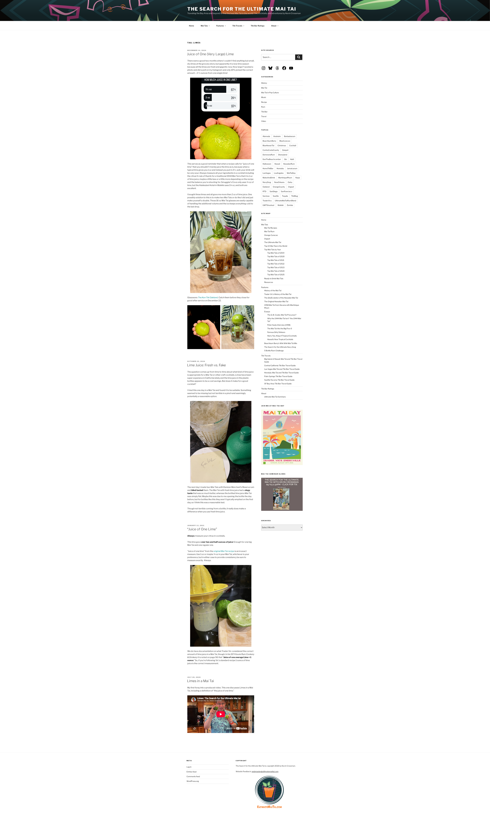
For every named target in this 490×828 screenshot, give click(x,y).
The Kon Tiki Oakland (208, 297)
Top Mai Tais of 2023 (275, 267)
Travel (263, 116)
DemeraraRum (269, 155)
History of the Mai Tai (272, 290)
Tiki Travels (237, 26)
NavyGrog (267, 182)
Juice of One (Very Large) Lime (210, 54)
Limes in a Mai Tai (200, 681)
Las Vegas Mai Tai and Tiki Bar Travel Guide (282, 369)
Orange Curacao (271, 235)
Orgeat (291, 187)
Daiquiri (285, 150)
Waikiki (281, 205)
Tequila (285, 196)
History (264, 83)
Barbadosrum (289, 136)
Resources (268, 282)
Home (191, 26)
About (273, 26)
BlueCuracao (284, 141)
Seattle (276, 196)
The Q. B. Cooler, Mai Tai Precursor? (281, 315)
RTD (264, 191)
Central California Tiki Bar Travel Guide (280, 365)
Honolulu (280, 168)
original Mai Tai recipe (223, 551)
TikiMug (294, 196)
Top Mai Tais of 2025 (275, 274)
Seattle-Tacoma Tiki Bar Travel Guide (279, 380)
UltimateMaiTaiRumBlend (285, 200)
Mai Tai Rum (269, 231)
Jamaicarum (292, 168)
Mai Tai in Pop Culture (270, 92)
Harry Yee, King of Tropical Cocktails (282, 336)
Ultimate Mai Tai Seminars (275, 397)
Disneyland (282, 155)
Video (263, 121)
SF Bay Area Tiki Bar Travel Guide (278, 383)
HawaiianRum (289, 164)
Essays (267, 311)
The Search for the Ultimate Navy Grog (280, 347)
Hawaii (277, 164)
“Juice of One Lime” (202, 529)
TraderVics (267, 200)
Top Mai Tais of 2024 (275, 271)
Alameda (266, 136)
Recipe (264, 102)
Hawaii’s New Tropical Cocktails (280, 339)
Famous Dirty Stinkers (276, 332)
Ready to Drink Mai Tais (273, 278)
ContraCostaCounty (271, 150)
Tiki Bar (264, 112)
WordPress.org (193, 781)
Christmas (282, 145)
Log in (189, 767)
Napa (297, 178)
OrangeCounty (279, 187)
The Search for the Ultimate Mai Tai (241, 9)
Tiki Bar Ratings (257, 26)
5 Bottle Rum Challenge (274, 350)
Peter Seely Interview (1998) (278, 325)
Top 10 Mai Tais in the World (275, 246)
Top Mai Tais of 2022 (275, 264)
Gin (285, 159)
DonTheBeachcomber (272, 159)
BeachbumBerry (269, 141)
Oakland (266, 187)
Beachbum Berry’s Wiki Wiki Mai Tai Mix (280, 343)
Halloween (267, 164)
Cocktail (292, 145)
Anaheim (277, 136)
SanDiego (274, 191)
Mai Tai (264, 88)
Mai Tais (204, 26)
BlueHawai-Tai (268, 145)
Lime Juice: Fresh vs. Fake (206, 365)
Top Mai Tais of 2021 (275, 260)
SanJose (266, 196)
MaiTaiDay (291, 173)
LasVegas (267, 173)
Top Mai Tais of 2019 (275, 253)
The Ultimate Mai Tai (272, 242)
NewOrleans (279, 182)
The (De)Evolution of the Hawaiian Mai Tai (281, 298)
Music (263, 97)
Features (220, 26)
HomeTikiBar (268, 168)
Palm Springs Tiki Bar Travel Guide (278, 376)
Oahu (290, 182)
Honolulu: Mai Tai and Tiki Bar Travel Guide (281, 373)
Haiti (292, 159)
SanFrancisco (286, 191)
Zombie (290, 205)
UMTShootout (268, 205)
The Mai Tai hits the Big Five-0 (279, 328)
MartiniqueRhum (285, 178)
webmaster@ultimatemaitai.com (265, 771)
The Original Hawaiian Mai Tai (276, 301)
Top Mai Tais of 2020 (276, 256)
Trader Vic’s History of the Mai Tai (277, 294)
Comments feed (193, 776)
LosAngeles (279, 173)
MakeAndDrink (269, 178)
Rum (263, 107)
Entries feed (191, 772)
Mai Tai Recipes (270, 228)
